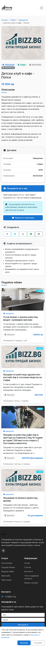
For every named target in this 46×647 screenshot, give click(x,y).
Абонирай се (23, 625)
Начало (4, 20)
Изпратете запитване (24, 218)
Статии (27, 567)
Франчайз (5, 576)
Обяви (13, 20)
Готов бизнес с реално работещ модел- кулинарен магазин (20, 318)
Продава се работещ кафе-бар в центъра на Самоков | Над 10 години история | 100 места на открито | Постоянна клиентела (23, 439)
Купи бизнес (6, 563)
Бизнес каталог (31, 583)
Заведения (23, 20)
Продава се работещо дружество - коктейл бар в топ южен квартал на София (22, 377)
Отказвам (38, 643)
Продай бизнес (8, 567)
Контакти (28, 571)
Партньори (6, 580)
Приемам (24, 643)
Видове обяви (7, 571)
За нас (27, 563)
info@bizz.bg (10, 596)
